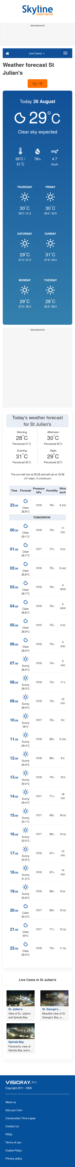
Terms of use (13, 1142)
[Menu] (65, 53)
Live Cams (36, 53)
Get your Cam (13, 1110)
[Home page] (7, 53)
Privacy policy (13, 1158)
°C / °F (37, 83)
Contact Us (12, 1126)
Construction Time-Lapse (20, 1118)
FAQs (8, 1134)
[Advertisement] (37, 36)
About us (10, 1102)
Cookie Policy (13, 1150)
